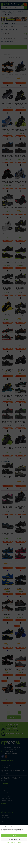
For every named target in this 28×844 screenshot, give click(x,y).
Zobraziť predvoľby (14, 839)
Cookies (8, 842)
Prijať (14, 835)
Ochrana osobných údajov (16, 842)
